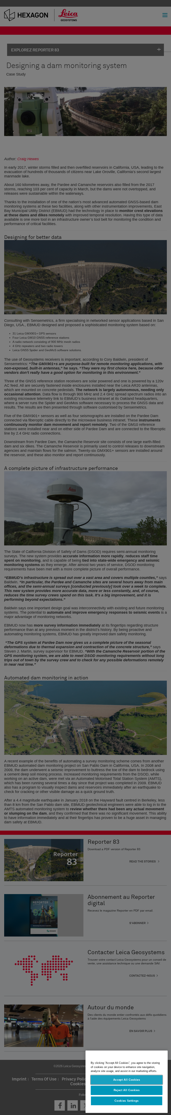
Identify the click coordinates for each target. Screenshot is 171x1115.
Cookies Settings (126, 1100)
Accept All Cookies (126, 1079)
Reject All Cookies (127, 1090)
